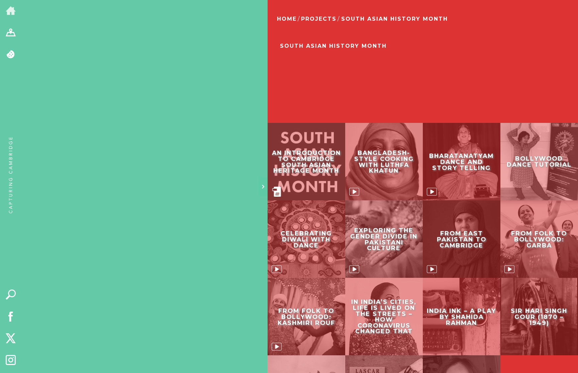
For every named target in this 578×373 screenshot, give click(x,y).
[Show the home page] (10, 11)
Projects (318, 19)
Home (287, 19)
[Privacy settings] (10, 55)
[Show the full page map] (10, 33)
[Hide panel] (263, 186)
